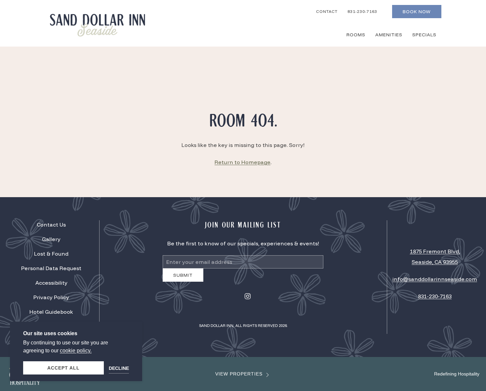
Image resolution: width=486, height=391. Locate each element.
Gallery (51, 241)
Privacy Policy (51, 300)
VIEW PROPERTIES (239, 378)
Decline (119, 368)
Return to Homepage (242, 162)
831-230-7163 (362, 11)
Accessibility (51, 285)
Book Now (417, 12)
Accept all (63, 368)
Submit (183, 280)
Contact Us (51, 227)
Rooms (355, 35)
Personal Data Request (51, 270)
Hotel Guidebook (51, 314)
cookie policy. (76, 350)
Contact (327, 11)
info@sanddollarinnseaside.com (434, 281)
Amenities (388, 35)
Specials (424, 35)
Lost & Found (51, 256)
